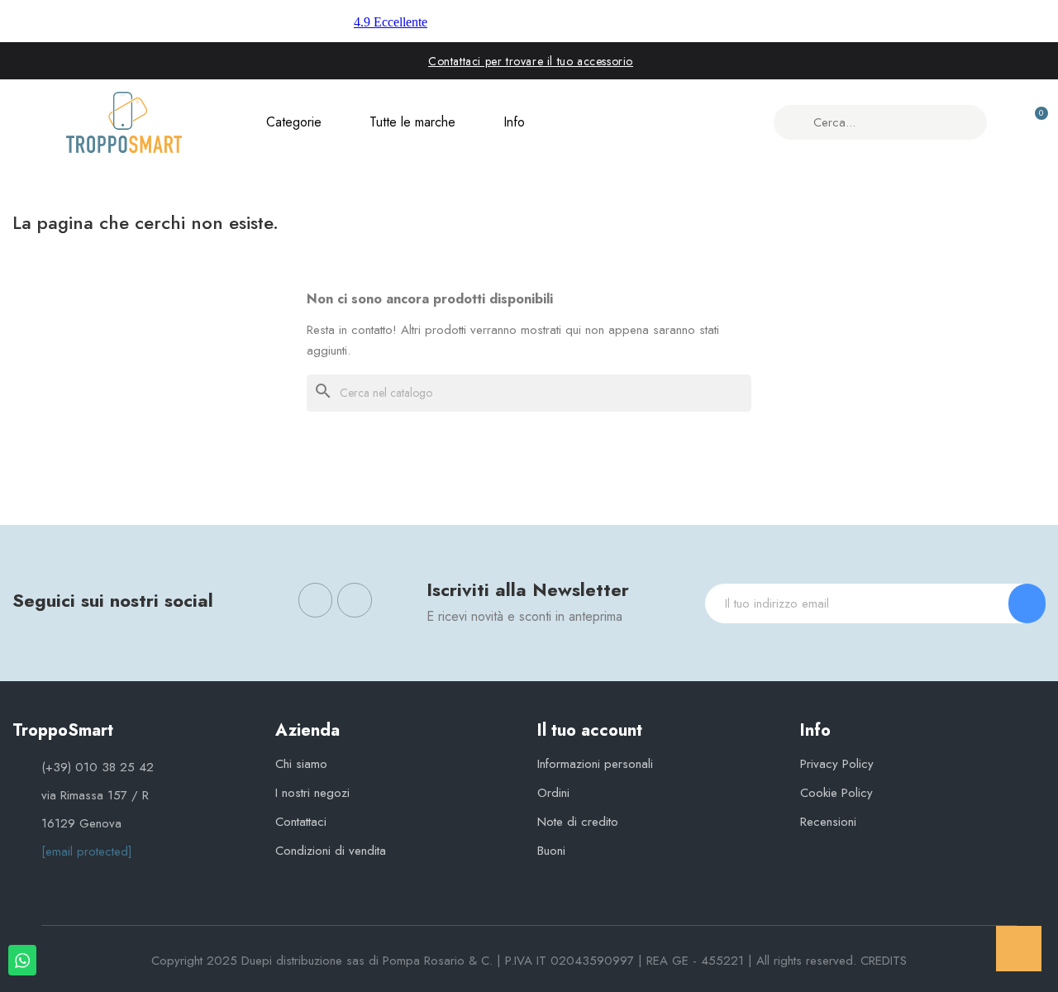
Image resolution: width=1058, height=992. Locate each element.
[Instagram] (354, 600)
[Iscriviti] (1027, 603)
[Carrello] (1034, 122)
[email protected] (86, 851)
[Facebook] (315, 600)
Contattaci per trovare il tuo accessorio (530, 61)
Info (514, 121)
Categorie (294, 121)
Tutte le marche (412, 121)
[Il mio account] (1005, 122)
